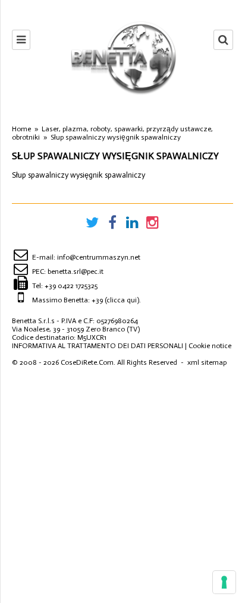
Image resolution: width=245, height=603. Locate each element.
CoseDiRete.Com (87, 362)
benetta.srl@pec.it (75, 271)
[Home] (122, 57)
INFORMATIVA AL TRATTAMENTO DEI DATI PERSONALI (97, 346)
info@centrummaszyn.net (98, 257)
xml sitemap (207, 362)
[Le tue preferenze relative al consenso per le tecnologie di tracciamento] (224, 582)
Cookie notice (210, 346)
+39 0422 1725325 (71, 286)
